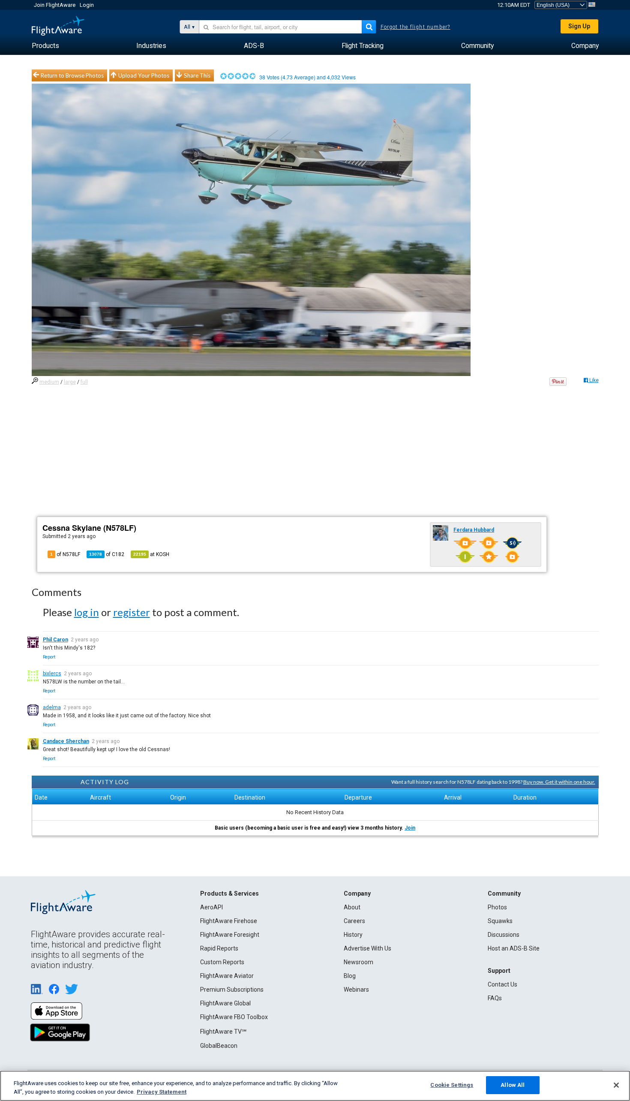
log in (86, 612)
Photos (497, 907)
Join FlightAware (54, 5)
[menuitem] (45, 46)
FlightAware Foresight (229, 934)
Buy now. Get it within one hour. (559, 782)
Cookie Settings (451, 1085)
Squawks (500, 921)
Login (87, 5)
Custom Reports (222, 962)
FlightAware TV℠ (223, 1031)
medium (49, 382)
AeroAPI (211, 907)
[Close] (616, 1085)
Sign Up (579, 26)
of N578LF (65, 554)
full (84, 382)
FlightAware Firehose (228, 921)
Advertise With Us (367, 948)
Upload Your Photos (143, 75)
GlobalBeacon (218, 1045)
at (151, 554)
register (131, 612)
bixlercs (52, 674)
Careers (354, 921)
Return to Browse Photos (72, 75)
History (353, 934)
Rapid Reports (219, 948)
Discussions (503, 934)
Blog (350, 975)
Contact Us (502, 984)
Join (410, 828)
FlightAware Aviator (227, 975)
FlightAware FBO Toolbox (234, 1017)
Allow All (513, 1085)
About (352, 907)
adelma (52, 707)
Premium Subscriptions (232, 989)
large (70, 382)
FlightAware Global (225, 1003)
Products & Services (229, 893)
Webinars (356, 989)
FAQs (495, 998)
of (106, 554)
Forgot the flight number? (415, 27)
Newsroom (358, 962)
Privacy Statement (161, 1092)
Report (49, 657)
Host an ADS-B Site (514, 948)
